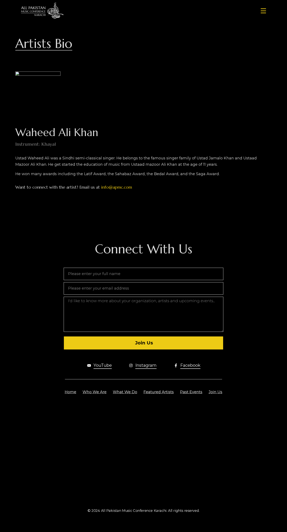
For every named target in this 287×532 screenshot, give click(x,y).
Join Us (215, 392)
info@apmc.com (116, 187)
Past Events (191, 392)
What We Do (125, 392)
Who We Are (95, 392)
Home (70, 392)
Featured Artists (159, 392)
